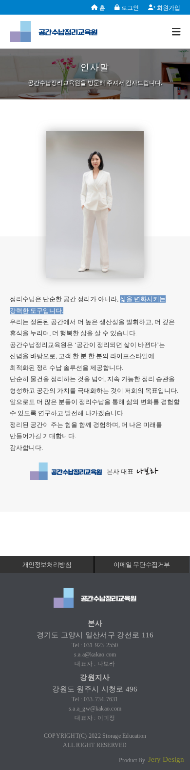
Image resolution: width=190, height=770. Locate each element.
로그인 (129, 7)
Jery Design (166, 759)
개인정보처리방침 (47, 564)
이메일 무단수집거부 (142, 564)
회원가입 (167, 7)
